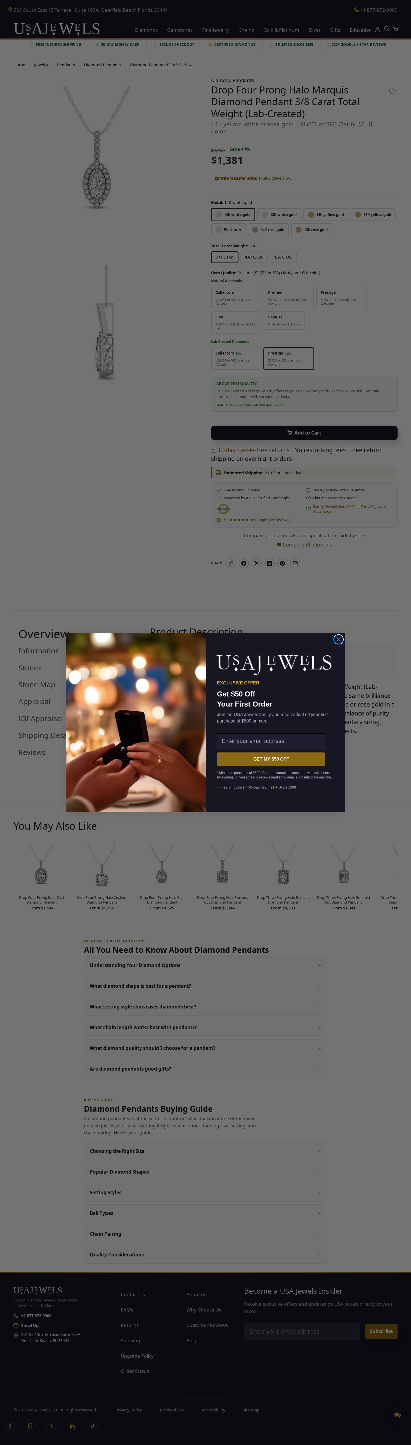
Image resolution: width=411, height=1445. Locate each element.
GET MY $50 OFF (271, 759)
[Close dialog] (338, 639)
